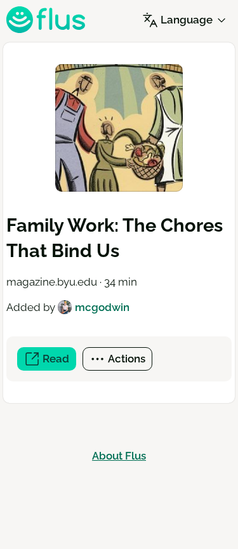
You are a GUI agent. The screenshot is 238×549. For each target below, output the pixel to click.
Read (58, 361)
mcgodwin (102, 307)
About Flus (119, 455)
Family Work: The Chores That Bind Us (114, 238)
